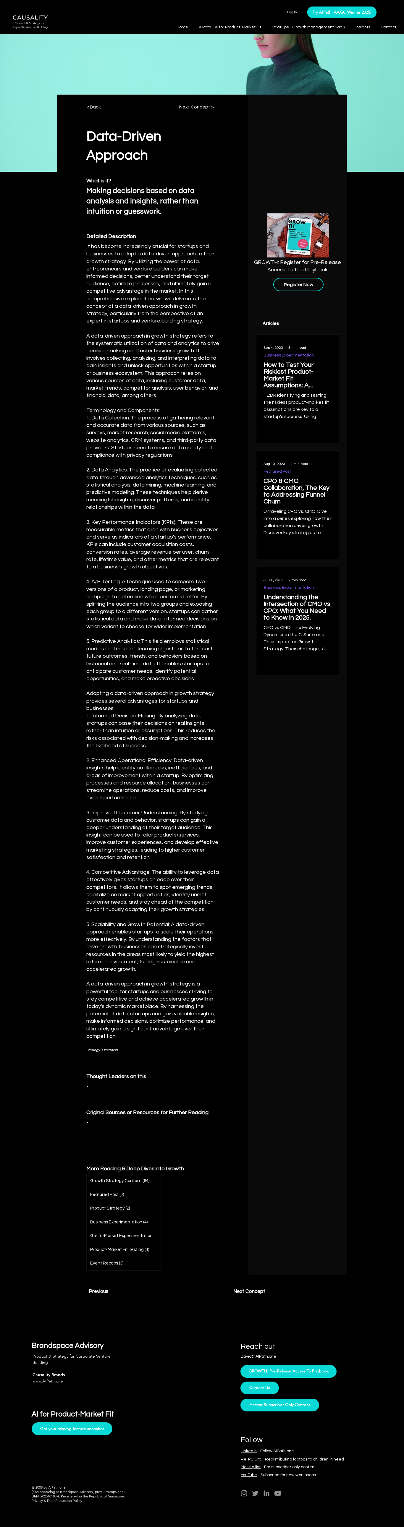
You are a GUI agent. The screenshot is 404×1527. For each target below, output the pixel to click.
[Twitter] (255, 1493)
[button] (363, 27)
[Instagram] (244, 1493)
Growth (175, 1168)
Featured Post (277, 471)
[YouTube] (278, 1493)
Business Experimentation (289, 355)
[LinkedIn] (266, 1493)
